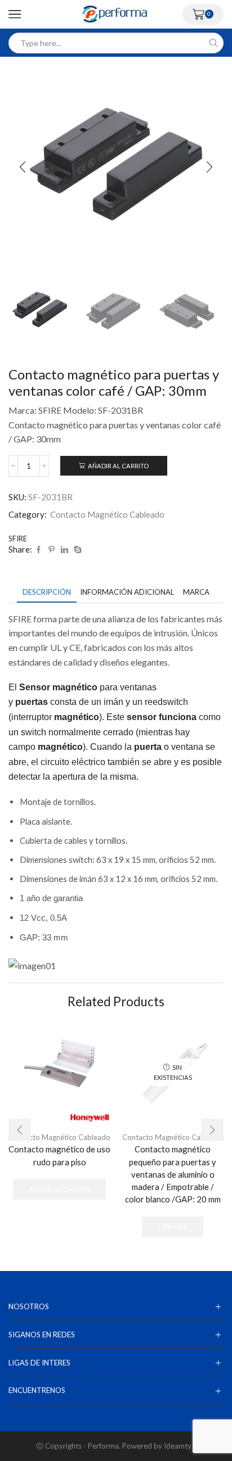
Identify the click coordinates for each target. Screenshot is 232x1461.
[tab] (47, 592)
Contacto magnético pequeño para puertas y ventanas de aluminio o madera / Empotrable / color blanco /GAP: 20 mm (173, 1174)
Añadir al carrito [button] (59, 1189)
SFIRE (17, 538)
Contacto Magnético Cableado (107, 514)
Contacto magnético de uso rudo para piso (59, 1155)
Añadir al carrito (118, 465)
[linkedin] (64, 549)
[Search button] (213, 43)
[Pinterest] (51, 549)
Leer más (172, 1227)
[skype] (76, 549)
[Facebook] (38, 549)
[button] (22, 167)
